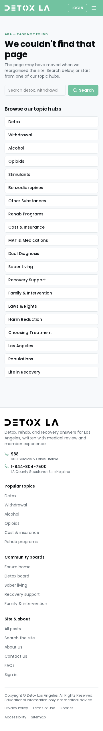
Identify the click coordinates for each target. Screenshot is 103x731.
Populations (20, 359)
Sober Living (20, 267)
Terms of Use (44, 708)
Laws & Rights (22, 306)
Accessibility (15, 717)
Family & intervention (26, 603)
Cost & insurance (22, 532)
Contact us (16, 656)
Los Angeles (20, 346)
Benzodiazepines (25, 187)
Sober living (16, 585)
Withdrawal (20, 135)
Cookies (67, 708)
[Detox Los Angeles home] (27, 8)
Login (78, 7)
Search (86, 90)
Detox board (17, 576)
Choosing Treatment (30, 332)
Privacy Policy (16, 708)
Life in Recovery (24, 372)
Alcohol (16, 148)
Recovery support (22, 594)
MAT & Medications (28, 240)
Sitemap (38, 717)
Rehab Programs (25, 214)
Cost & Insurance (26, 227)
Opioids (16, 161)
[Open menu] (93, 8)
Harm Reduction (25, 319)
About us (13, 647)
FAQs (10, 665)
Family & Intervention (30, 293)
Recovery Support (27, 280)
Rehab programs (21, 542)
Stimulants (19, 174)
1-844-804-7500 (29, 466)
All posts (13, 629)
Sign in (11, 674)
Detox (14, 122)
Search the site (20, 638)
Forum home (18, 567)
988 (15, 454)
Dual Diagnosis (23, 253)
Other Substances (27, 201)
